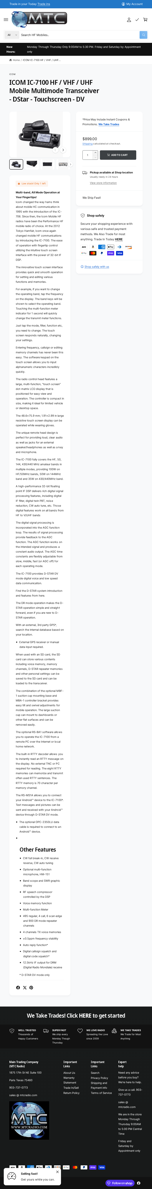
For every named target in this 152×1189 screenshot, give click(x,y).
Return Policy (71, 1093)
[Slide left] (55, 150)
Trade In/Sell (71, 1087)
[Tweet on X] (24, 987)
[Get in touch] (137, 20)
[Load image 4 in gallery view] (63, 164)
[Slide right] (63, 150)
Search (95, 1072)
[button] (6, 20)
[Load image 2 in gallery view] (32, 164)
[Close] (57, 1172)
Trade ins (43, 4)
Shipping (87, 143)
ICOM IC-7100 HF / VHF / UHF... (42, 60)
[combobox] (84, 35)
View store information (103, 182)
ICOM (12, 74)
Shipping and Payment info (99, 1085)
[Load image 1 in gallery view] (16, 164)
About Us (69, 1072)
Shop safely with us (97, 266)
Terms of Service (101, 1093)
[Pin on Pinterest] (31, 987)
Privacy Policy (99, 1078)
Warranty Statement (69, 1080)
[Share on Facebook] (18, 987)
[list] (76, 1036)
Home (16, 60)
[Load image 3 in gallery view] (47, 164)
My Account (134, 4)
